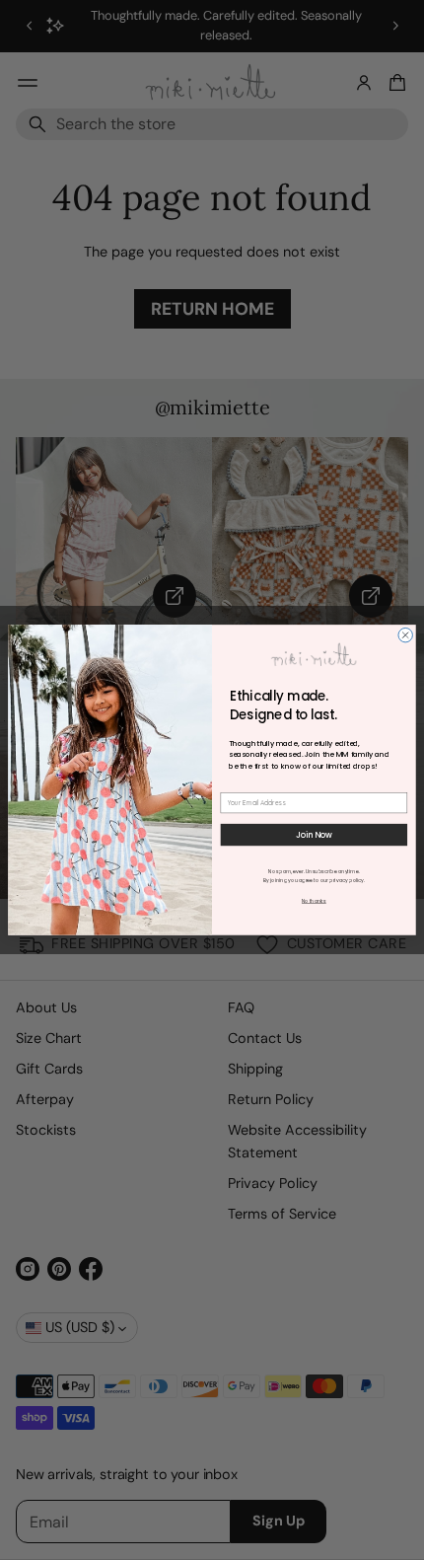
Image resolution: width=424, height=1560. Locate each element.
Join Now (314, 835)
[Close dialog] (405, 635)
